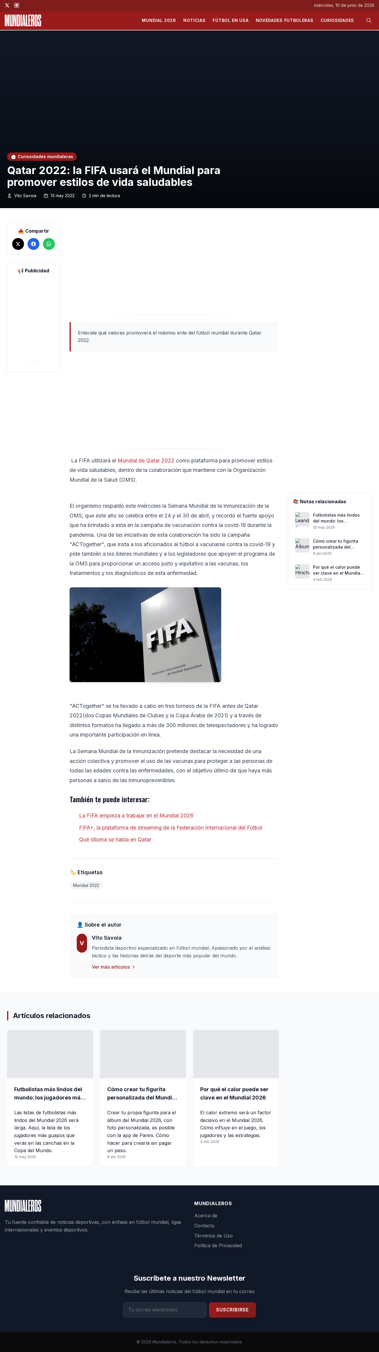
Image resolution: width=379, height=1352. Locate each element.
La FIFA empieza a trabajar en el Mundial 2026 (136, 815)
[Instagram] (16, 5)
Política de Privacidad (218, 1245)
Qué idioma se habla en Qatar (115, 839)
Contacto (204, 1226)
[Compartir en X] (18, 244)
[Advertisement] (174, 268)
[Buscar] (369, 20)
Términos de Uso (213, 1236)
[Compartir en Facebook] (33, 244)
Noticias (194, 20)
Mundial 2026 (159, 20)
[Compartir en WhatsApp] (49, 244)
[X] (7, 5)
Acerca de (205, 1215)
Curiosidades (337, 20)
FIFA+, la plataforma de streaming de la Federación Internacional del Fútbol (170, 827)
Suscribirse (232, 1310)
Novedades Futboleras (285, 20)
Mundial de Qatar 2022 (146, 460)
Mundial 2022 (86, 885)
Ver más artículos (111, 967)
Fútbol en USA (230, 20)
